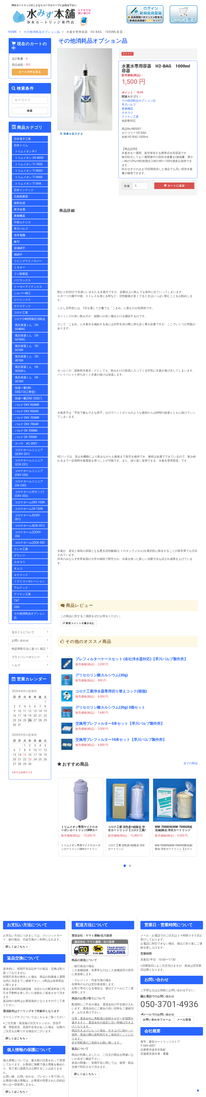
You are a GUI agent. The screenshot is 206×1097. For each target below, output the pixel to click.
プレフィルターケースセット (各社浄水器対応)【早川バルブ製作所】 (131, 659)
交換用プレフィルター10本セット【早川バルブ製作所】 (120, 740)
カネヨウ (127, 112)
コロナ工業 (21, 312)
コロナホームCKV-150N (30, 502)
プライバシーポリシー (26, 657)
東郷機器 (127, 108)
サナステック (22, 306)
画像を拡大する (73, 133)
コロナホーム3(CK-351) (30, 525)
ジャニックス (22, 299)
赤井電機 (19, 235)
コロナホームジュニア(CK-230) (29, 483)
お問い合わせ (20, 640)
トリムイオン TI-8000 (28, 170)
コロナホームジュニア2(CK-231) (29, 462)
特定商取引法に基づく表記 (28, 648)
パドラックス (22, 280)
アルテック (21, 587)
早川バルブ (129, 104)
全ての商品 (190, 763)
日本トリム (21, 145)
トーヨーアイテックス (28, 286)
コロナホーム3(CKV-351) (28, 517)
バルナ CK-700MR (26, 430)
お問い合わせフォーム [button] (157, 1019)
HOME (12, 31)
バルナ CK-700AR (26, 437)
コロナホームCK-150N (29, 508)
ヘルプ (16, 665)
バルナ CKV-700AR (27, 424)
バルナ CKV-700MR (27, 417)
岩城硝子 (19, 248)
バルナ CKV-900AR (27, 411)
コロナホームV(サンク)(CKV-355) (29, 493)
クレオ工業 (21, 549)
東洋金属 (19, 209)
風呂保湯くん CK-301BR (27, 379)
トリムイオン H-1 (26, 151)
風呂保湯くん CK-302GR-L (27, 369)
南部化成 (19, 202)
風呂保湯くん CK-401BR (27, 358)
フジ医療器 (21, 273)
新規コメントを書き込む (80, 623)
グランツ (19, 555)
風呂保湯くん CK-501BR (27, 348)
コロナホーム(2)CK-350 (30, 542)
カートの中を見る (30, 71)
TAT (16, 600)
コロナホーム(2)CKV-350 (28, 534)
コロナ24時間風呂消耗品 (29, 319)
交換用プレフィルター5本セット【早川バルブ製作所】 (119, 723)
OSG (17, 607)
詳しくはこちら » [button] (17, 946)
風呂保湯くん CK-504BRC (27, 327)
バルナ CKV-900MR (27, 404)
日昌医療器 (21, 196)
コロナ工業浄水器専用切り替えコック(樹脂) (111, 691)
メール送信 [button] (184, 1019)
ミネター (19, 267)
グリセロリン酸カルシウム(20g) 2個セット (110, 707)
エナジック (21, 574)
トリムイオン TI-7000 (28, 164)
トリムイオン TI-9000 (28, 177)
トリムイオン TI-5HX (28, 183)
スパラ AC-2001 (26, 443)
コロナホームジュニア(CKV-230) (29, 472)
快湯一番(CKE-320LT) (28, 398)
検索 (30, 110)
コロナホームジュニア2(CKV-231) (29, 452)
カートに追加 (175, 185)
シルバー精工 (22, 293)
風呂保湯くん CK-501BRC (27, 337)
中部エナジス (22, 222)
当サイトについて (23, 632)
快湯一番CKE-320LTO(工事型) (25, 389)
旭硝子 (18, 254)
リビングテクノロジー (28, 261)
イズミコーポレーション (29, 581)
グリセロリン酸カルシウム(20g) (101, 675)
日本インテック (24, 190)
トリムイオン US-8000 (29, 157)
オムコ (18, 568)
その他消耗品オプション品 (139, 100)
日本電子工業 (22, 138)
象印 (17, 241)
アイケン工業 (130, 116)
